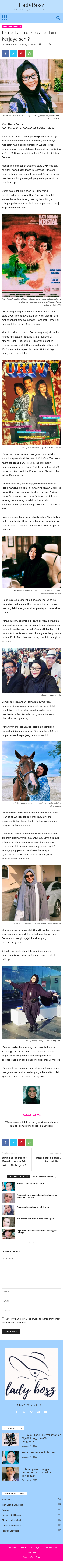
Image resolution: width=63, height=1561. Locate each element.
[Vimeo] (32, 1412)
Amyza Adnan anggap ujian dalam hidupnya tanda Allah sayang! (37, 1196)
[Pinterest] (21, 53)
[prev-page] (29, 1242)
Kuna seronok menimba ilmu (30, 1183)
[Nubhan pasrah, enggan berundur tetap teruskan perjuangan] (10, 1474)
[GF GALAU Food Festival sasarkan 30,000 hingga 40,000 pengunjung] (10, 1439)
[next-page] (33, 1242)
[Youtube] (46, 1412)
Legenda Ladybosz (11, 1525)
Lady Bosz (11, 1547)
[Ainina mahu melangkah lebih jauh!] (8, 1210)
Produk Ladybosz (10, 1531)
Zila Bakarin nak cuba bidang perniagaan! (35, 1218)
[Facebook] (5, 53)
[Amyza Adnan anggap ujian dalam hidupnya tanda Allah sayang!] (8, 1198)
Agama (5, 1510)
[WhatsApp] (29, 53)
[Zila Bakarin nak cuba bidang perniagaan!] (8, 1222)
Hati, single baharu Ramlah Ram (48, 1159)
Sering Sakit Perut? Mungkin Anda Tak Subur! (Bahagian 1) (14, 1161)
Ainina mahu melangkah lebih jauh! (33, 1207)
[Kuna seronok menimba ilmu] (8, 1186)
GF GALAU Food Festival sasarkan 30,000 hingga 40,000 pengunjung (41, 1438)
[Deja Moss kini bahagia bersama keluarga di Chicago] (8, 1234)
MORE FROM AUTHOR (43, 1176)
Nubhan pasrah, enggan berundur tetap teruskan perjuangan (37, 1472)
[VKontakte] (39, 1412)
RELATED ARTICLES (19, 1176)
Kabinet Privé (51, 1547)
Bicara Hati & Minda (12, 1520)
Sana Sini (7, 1499)
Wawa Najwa (11, 44)
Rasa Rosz (31, 1552)
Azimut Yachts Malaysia (30, 1547)
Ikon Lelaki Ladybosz (12, 1504)
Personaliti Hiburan (12, 26)
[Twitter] (13, 53)
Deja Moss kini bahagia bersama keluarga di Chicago (37, 1231)
